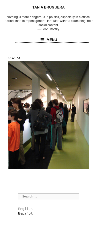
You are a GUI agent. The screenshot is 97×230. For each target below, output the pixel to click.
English (25, 209)
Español (25, 213)
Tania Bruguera (48, 7)
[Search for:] (48, 196)
